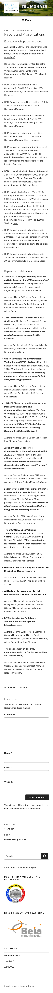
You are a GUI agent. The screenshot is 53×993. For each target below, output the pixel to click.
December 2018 (12, 955)
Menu (28, 20)
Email (7, 767)
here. (15, 223)
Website (9, 782)
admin (28, 30)
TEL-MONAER (34, 7)
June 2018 (9, 961)
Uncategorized (17, 688)
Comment (9, 714)
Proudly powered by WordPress (19, 986)
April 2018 (9, 967)
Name (8, 753)
